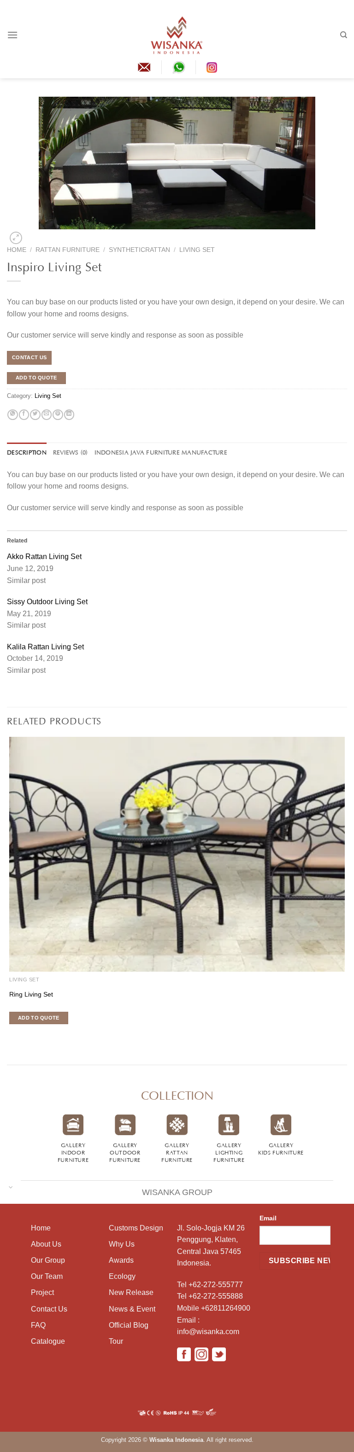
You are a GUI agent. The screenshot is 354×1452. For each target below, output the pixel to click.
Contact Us (49, 1309)
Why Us (122, 1244)
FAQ (38, 1325)
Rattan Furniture (67, 249)
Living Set (197, 249)
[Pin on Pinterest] (58, 414)
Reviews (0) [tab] (70, 451)
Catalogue (48, 1341)
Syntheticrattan (139, 249)
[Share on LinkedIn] (69, 414)
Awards (121, 1260)
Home (16, 249)
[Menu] (12, 34)
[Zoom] (16, 238)
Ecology (122, 1276)
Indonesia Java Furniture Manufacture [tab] (160, 451)
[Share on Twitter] (35, 414)
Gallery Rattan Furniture (177, 1151)
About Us (46, 1244)
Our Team (47, 1276)
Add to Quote (36, 377)
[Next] (30, 235)
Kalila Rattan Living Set (45, 647)
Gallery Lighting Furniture (229, 1151)
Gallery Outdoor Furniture (125, 1151)
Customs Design (136, 1228)
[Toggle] (11, 1186)
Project (42, 1292)
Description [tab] (27, 451)
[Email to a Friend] (46, 414)
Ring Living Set (31, 994)
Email (268, 1218)
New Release (131, 1292)
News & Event (132, 1309)
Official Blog (128, 1325)
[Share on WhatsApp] (12, 414)
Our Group (48, 1260)
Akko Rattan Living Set (44, 556)
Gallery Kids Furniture (281, 1148)
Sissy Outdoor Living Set (47, 602)
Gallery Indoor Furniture (73, 1151)
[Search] (343, 35)
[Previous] (8, 1035)
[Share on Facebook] (24, 414)
